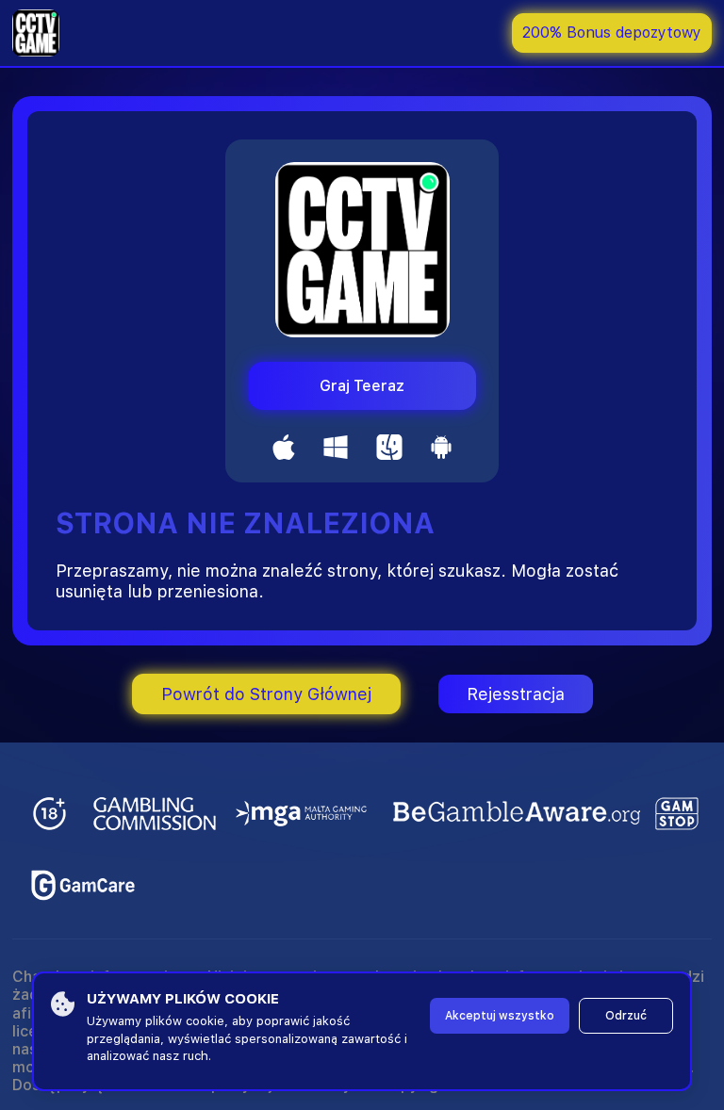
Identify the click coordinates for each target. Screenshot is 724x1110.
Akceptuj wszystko (499, 1015)
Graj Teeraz (362, 386)
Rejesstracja (516, 694)
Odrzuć (626, 1015)
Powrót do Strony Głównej (266, 694)
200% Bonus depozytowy (611, 32)
